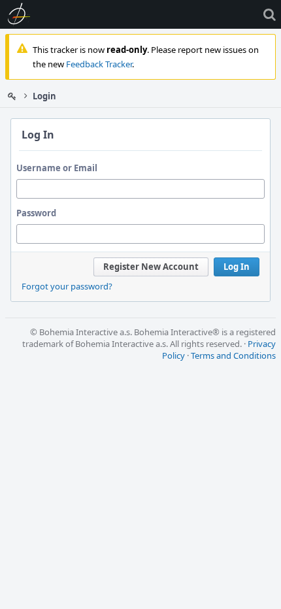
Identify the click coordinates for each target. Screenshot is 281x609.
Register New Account (151, 266)
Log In (236, 266)
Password (36, 213)
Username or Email (56, 168)
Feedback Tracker (99, 64)
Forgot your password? (67, 286)
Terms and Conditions (233, 355)
